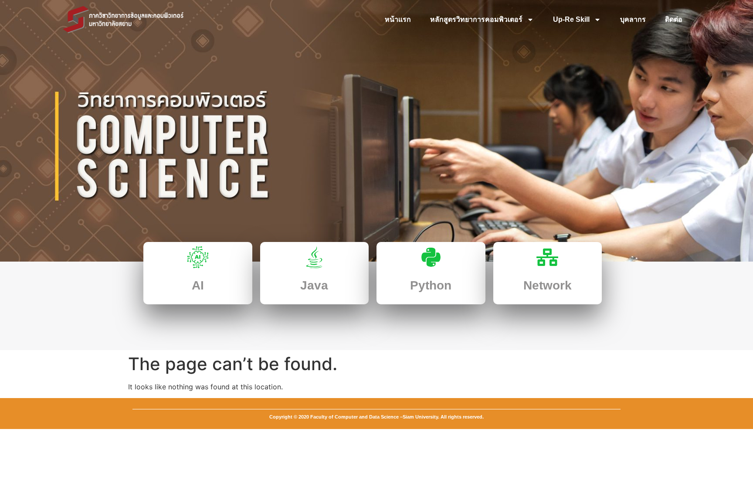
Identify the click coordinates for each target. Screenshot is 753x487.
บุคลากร (633, 19)
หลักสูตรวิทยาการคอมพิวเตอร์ (476, 19)
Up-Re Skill (571, 19)
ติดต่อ (673, 19)
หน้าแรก (398, 19)
